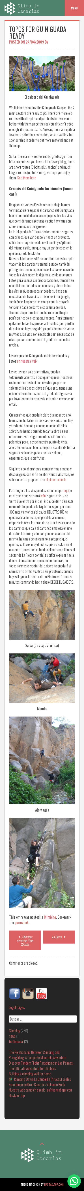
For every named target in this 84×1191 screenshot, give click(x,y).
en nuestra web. (27, 361)
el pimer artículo (56, 479)
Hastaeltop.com (54, 1184)
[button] (74, 1181)
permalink (21, 922)
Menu (74, 8)
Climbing (50, 917)
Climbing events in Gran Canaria (25, 940)
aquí (66, 490)
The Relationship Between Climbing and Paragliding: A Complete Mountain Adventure (37, 1055)
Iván (43, 495)
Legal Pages (17, 1007)
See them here (26, 178)
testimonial (16, 1041)
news (12, 1036)
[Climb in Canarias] (22, 13)
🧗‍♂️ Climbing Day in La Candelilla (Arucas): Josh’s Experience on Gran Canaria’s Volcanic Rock (40, 1081)
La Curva (57, 936)
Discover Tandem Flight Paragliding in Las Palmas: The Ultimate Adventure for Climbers (41, 1065)
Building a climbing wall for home (30, 1073)
